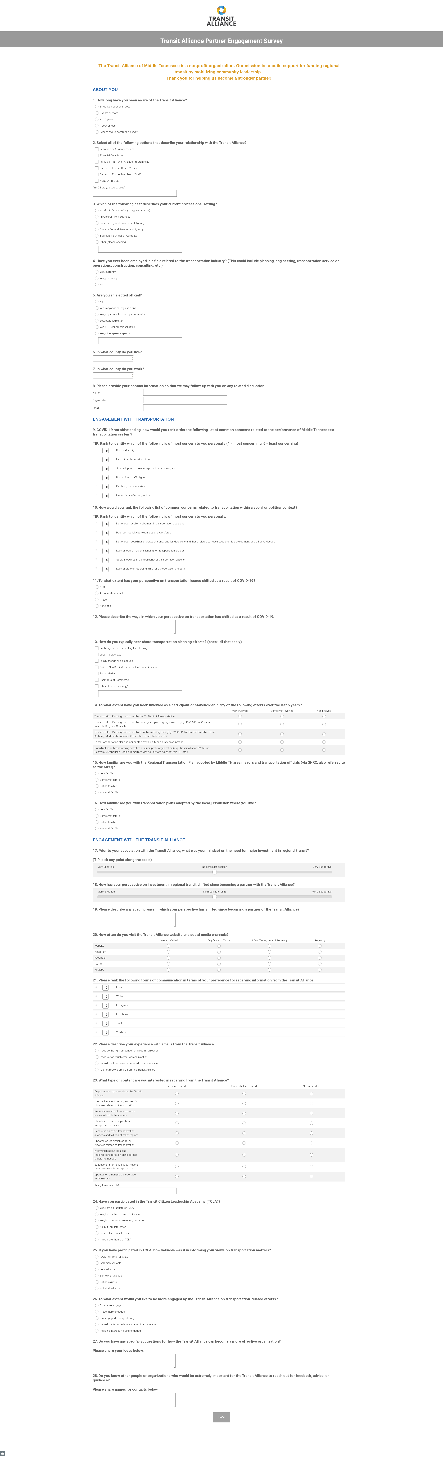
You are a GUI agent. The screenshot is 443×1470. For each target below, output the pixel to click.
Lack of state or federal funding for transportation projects (150, 568)
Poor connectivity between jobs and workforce (143, 532)
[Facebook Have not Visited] (168, 957)
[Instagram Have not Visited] (168, 951)
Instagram (122, 1005)
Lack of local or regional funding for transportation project (150, 550)
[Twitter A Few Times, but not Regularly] (269, 963)
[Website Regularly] (320, 945)
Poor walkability (125, 450)
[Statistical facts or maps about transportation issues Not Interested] (311, 1123)
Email (96, 407)
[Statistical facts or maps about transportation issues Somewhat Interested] (244, 1123)
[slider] (214, 872)
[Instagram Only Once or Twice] (219, 951)
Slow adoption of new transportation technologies (145, 468)
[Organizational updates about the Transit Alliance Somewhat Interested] (244, 1093)
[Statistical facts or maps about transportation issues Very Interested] (177, 1123)
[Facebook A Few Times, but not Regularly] (269, 957)
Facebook (122, 1014)
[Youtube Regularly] (320, 969)
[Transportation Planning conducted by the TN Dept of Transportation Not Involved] (324, 716)
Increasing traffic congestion (133, 495)
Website (121, 996)
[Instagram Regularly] (320, 951)
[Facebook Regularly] (320, 957)
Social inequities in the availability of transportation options (150, 559)
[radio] (94, 106)
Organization (100, 400)
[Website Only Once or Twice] (219, 945)
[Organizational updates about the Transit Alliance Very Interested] (177, 1093)
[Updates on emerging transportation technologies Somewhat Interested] (244, 1176)
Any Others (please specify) (109, 187)
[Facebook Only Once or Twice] (219, 957)
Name (96, 392)
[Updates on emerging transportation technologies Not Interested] (311, 1176)
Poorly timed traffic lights (130, 477)
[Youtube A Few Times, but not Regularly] (269, 969)
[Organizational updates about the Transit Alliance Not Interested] (311, 1093)
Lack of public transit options (133, 459)
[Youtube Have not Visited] (168, 969)
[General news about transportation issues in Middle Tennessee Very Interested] (177, 1113)
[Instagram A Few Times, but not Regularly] (269, 951)
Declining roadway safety (131, 486)
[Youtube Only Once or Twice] (219, 969)
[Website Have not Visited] (168, 945)
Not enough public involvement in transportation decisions (150, 523)
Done (221, 1417)
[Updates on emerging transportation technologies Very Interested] (177, 1176)
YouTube (121, 1032)
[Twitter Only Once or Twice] (219, 963)
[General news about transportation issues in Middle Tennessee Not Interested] (311, 1113)
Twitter (120, 1023)
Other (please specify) (106, 1185)
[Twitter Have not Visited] (168, 963)
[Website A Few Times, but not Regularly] (269, 945)
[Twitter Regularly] (320, 963)
